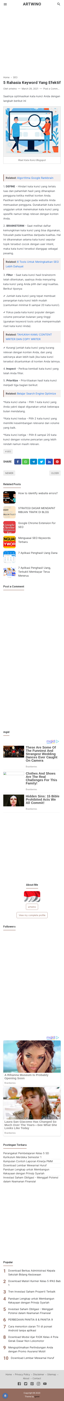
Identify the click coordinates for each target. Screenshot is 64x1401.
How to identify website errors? (38, 493)
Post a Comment (52, 88)
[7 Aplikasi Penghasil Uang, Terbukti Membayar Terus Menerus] (9, 572)
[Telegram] (33, 461)
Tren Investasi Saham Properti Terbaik (31, 1291)
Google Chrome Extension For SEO (37, 525)
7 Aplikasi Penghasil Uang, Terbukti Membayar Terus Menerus (34, 571)
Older (55, 473)
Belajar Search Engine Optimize (36, 393)
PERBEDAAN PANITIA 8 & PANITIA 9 (30, 1319)
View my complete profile (32, 915)
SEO (9, 451)
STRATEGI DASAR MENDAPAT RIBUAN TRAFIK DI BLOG (36, 510)
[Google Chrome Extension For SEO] (9, 527)
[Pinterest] (57, 461)
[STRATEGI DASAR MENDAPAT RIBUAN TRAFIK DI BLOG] (9, 512)
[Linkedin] (49, 461)
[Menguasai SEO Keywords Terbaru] (9, 542)
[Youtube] (45, 1384)
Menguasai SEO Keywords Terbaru (34, 539)
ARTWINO (32, 4)
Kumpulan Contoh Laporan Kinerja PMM (28, 1161)
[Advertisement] (32, 40)
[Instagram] (38, 1384)
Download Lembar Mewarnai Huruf (25, 1165)
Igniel (36, 1396)
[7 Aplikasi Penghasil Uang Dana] (9, 557)
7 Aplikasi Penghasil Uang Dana (37, 552)
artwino (32, 907)
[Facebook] (17, 461)
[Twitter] (25, 461)
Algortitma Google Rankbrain (35, 177)
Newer (9, 473)
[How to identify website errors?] (9, 497)
